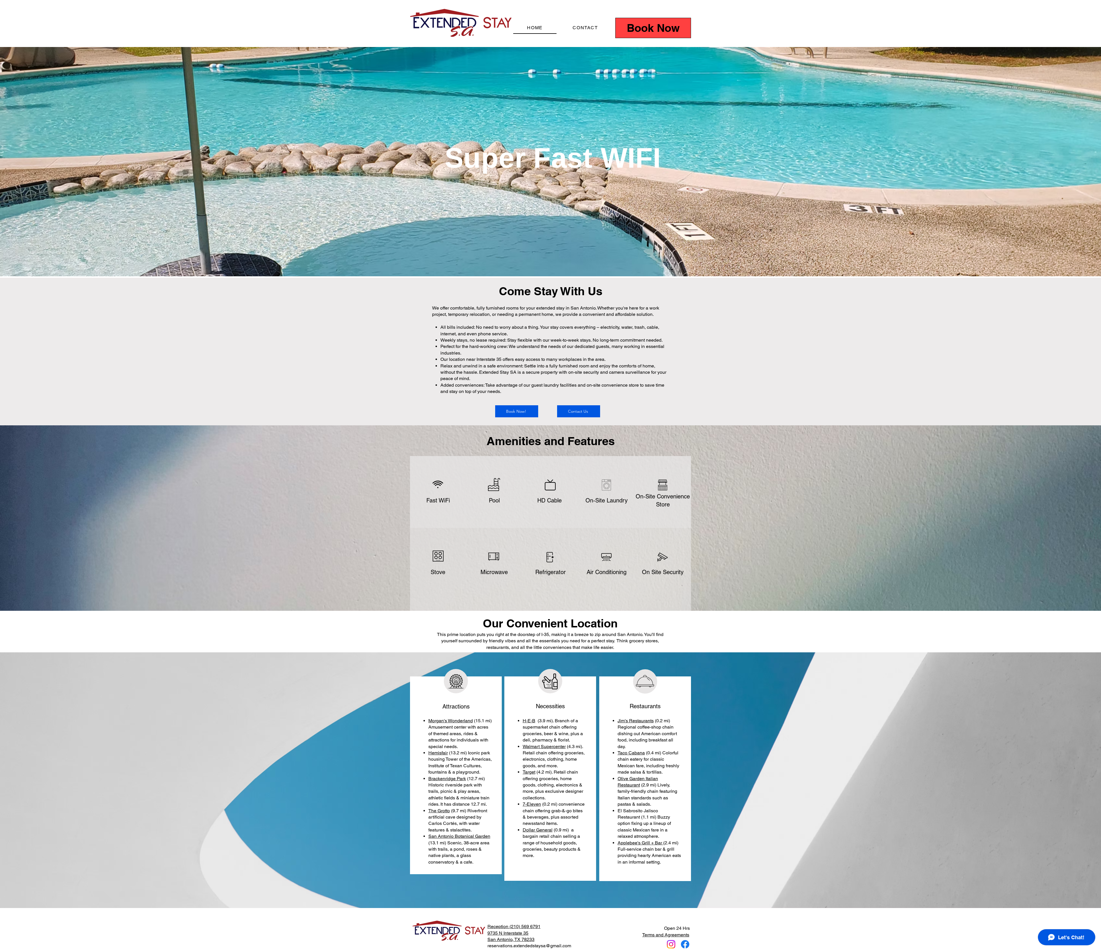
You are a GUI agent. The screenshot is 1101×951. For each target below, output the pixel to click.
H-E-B (529, 720)
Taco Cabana (631, 753)
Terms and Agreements (665, 935)
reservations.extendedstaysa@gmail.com (529, 945)
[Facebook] (685, 944)
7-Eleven (532, 804)
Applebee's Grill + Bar (640, 843)
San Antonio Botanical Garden (459, 836)
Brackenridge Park (447, 778)
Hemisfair (438, 753)
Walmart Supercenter (544, 746)
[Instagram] (671, 944)
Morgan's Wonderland (450, 720)
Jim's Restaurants (636, 720)
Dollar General (538, 830)
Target (529, 772)
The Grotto (439, 810)
